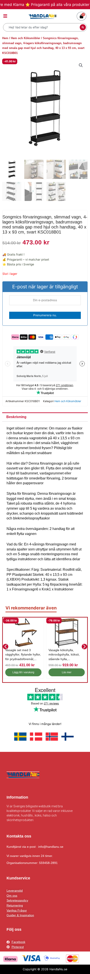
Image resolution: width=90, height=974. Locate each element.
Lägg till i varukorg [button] (23, 672)
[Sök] (83, 27)
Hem (5, 38)
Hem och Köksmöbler (25, 38)
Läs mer (66, 672)
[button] (81, 65)
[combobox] (42, 27)
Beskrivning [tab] (16, 417)
